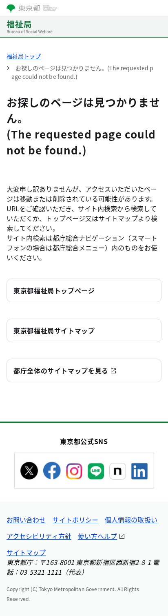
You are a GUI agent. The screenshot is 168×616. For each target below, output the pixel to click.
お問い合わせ (26, 519)
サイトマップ (26, 552)
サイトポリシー (75, 519)
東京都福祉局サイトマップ (54, 330)
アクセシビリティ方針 (39, 536)
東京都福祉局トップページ (54, 290)
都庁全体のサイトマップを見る (60, 370)
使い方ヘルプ (97, 536)
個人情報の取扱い (131, 519)
